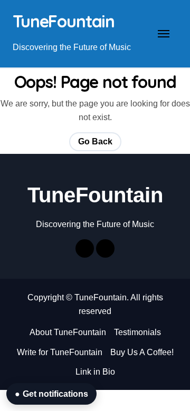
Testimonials (137, 332)
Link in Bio (95, 371)
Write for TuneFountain (59, 352)
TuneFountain (64, 21)
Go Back (95, 141)
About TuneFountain (68, 332)
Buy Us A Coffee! (142, 352)
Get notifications (51, 393)
